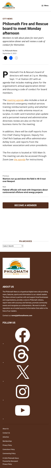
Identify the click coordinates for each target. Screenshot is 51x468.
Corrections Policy (9, 449)
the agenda (19, 159)
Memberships (7, 441)
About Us (6, 429)
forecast (25, 236)
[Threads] (22, 362)
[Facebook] (22, 344)
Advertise (6, 437)
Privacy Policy (7, 445)
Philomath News (11, 51)
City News (7, 19)
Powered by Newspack (10, 461)
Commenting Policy (9, 453)
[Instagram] (22, 400)
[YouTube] (22, 419)
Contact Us (6, 433)
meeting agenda (15, 100)
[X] (22, 381)
